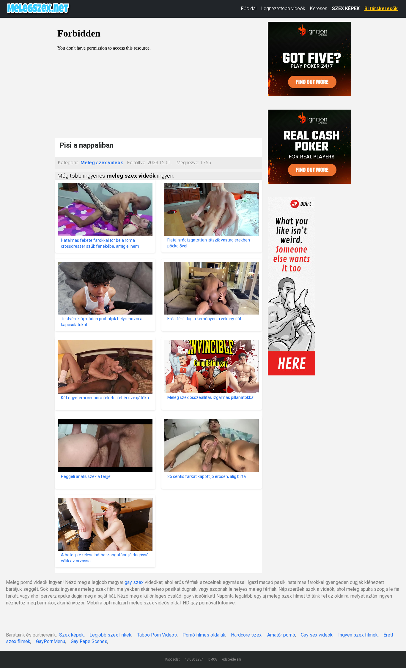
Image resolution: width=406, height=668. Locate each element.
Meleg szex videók (102, 162)
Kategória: (68, 162)
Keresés (318, 8)
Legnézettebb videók (283, 8)
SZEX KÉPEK (346, 8)
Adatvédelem (231, 659)
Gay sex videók (317, 635)
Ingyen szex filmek (358, 635)
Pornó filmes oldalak (203, 635)
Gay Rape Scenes (89, 641)
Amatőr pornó (281, 635)
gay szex (134, 582)
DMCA (212, 659)
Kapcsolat (172, 659)
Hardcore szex (246, 635)
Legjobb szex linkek (110, 635)
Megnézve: (188, 162)
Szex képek (71, 635)
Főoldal (248, 8)
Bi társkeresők (381, 8)
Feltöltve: (136, 162)
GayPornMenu (50, 641)
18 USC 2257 (194, 659)
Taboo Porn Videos (157, 635)
